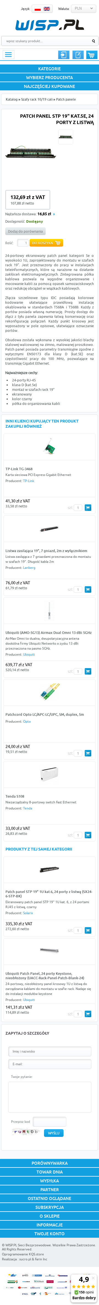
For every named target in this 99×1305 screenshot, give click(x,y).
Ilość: (9, 243)
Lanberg (29, 568)
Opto (27, 721)
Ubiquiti (29, 654)
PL (37, 9)
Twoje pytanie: (22, 1077)
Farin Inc (41, 1259)
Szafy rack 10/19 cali (37, 99)
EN (46, 9)
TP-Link (28, 481)
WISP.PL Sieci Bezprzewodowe (28, 1245)
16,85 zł (44, 214)
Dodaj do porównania (25, 231)
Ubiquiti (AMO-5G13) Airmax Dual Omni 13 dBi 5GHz (49, 632)
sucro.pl (25, 1259)
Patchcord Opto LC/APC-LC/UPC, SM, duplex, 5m (45, 714)
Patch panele (66, 99)
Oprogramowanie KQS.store (23, 1254)
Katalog (12, 99)
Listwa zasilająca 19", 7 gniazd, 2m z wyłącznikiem (46, 550)
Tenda (27, 808)
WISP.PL (50, 25)
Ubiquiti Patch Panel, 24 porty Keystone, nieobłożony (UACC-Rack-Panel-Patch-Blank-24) (45, 975)
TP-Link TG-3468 (19, 469)
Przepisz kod (20, 1122)
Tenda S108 (15, 796)
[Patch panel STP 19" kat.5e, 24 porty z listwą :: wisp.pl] (31, 177)
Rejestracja (78, 54)
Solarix (28, 913)
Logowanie (64, 54)
